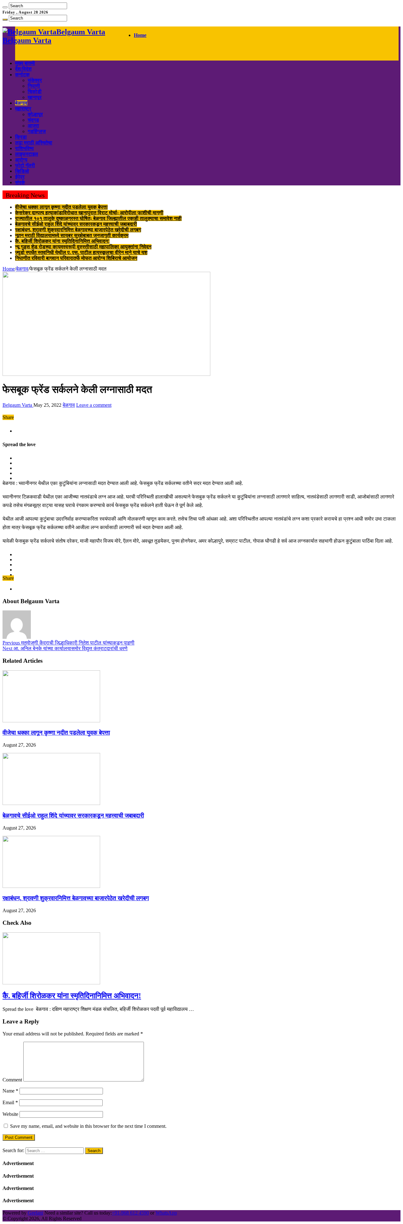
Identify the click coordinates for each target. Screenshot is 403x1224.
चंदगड (33, 120)
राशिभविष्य (24, 148)
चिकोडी (35, 91)
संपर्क (20, 182)
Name (10, 1090)
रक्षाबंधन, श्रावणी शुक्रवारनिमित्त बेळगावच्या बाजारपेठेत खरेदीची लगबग (78, 229)
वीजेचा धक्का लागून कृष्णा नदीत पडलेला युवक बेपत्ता (61, 207)
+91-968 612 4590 (130, 1212)
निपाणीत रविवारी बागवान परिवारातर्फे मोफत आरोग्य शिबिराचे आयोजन (76, 258)
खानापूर (35, 97)
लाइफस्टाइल (26, 154)
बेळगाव (21, 103)
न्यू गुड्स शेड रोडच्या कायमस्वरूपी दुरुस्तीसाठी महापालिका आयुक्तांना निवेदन (83, 246)
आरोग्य (21, 159)
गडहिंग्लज (37, 131)
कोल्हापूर (35, 114)
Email (10, 1102)
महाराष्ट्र (23, 108)
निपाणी (34, 86)
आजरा (33, 125)
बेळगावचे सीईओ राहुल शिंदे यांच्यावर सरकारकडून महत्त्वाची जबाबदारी (76, 224)
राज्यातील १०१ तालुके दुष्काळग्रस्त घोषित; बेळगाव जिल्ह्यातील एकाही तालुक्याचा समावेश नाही (98, 218)
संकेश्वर (35, 80)
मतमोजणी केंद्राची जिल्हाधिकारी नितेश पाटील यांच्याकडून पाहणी (68, 642)
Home (140, 35)
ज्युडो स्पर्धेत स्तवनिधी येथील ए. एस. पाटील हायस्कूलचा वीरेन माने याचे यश (81, 252)
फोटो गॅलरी (25, 165)
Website (10, 1114)
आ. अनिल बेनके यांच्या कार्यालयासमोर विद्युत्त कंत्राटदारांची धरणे (65, 648)
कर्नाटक (22, 74)
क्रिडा (21, 137)
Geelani (35, 1212)
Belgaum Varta (18, 405)
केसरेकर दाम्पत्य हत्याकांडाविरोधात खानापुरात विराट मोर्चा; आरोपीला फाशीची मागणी (89, 212)
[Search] (5, 7)
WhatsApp (166, 1212)
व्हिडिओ (22, 171)
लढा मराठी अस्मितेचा (33, 142)
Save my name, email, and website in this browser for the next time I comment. (88, 1126)
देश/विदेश (23, 69)
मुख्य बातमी (25, 63)
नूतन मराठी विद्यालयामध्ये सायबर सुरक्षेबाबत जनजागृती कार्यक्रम (71, 235)
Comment (12, 1079)
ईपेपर (20, 176)
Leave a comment (93, 405)
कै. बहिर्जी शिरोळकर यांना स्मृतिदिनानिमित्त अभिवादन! (62, 241)
